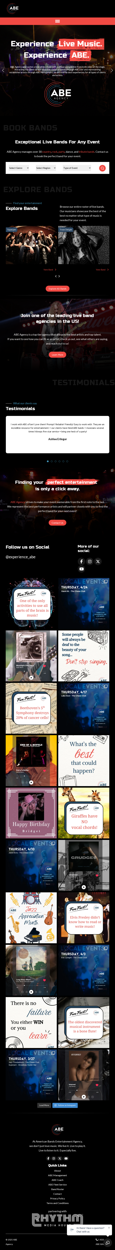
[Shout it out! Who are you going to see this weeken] (31, 865)
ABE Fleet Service (57, 1184)
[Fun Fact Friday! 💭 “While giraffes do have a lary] (83, 813)
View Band (49, 269)
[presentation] (56, 276)
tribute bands (86, 151)
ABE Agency (17, 502)
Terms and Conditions (57, 1203)
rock (55, 151)
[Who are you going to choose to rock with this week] (31, 1075)
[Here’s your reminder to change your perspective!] (83, 760)
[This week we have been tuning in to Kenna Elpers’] (31, 760)
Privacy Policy (57, 1198)
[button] (3, 70)
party (62, 151)
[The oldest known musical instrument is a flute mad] (83, 1022)
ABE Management (57, 1175)
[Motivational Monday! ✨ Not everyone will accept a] (83, 655)
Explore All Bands (57, 288)
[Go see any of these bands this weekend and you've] (83, 708)
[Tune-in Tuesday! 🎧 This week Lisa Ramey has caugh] (83, 1075)
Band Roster (57, 1189)
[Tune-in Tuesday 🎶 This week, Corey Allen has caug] (83, 865)
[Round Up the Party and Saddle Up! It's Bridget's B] (31, 813)
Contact (57, 1193)
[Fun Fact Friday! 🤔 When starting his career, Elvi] (83, 917)
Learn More (57, 354)
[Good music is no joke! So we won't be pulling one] (83, 970)
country (46, 151)
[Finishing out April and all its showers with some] (83, 603)
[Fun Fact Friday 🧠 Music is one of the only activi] (31, 603)
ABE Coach (57, 1179)
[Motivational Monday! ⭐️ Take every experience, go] (31, 1022)
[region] (57, 70)
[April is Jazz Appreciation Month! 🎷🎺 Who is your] (31, 917)
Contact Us (57, 522)
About (57, 1170)
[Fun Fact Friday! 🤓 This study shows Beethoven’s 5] (31, 708)
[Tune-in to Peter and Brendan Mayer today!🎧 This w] (31, 970)
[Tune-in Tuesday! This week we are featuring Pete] (31, 655)
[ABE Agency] (13, 9)
